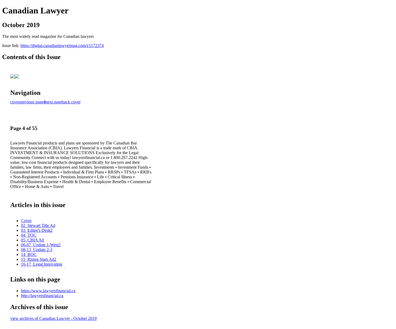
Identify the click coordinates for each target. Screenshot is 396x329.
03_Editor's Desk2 (37, 230)
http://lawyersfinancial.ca (42, 295)
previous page (31, 102)
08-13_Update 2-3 (36, 249)
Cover (26, 220)
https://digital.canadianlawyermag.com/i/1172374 (62, 45)
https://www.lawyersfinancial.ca (48, 290)
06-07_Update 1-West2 (41, 245)
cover (15, 102)
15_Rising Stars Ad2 (38, 259)
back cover (71, 102)
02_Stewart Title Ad (38, 225)
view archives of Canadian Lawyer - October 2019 (53, 318)
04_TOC (28, 235)
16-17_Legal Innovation (41, 264)
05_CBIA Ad (32, 240)
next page (54, 102)
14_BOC (29, 254)
